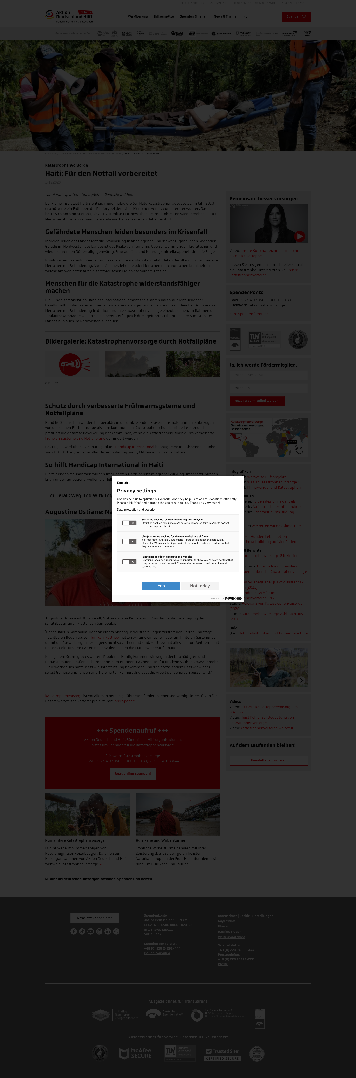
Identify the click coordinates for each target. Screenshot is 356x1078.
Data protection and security (136, 509)
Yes (161, 585)
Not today (200, 585)
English (122, 482)
